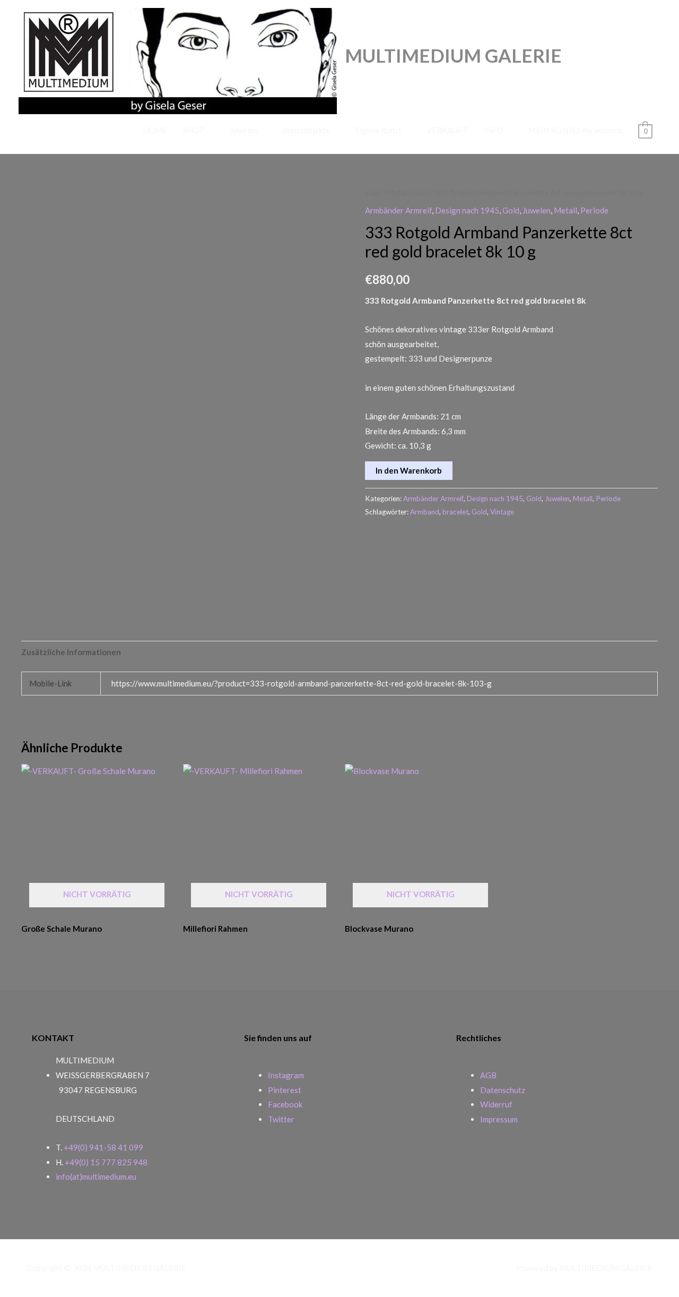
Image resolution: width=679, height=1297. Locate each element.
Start (373, 192)
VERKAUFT (447, 130)
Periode (594, 210)
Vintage (502, 512)
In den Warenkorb (409, 470)
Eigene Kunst (378, 130)
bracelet (455, 512)
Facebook (285, 1104)
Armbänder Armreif (398, 210)
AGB (488, 1075)
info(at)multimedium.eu (96, 1176)
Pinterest (284, 1090)
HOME (155, 130)
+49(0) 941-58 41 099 (103, 1147)
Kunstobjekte (306, 130)
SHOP (194, 130)
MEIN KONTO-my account (575, 130)
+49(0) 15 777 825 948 (106, 1162)
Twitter (281, 1119)
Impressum (499, 1119)
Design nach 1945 (467, 210)
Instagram (286, 1075)
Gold (421, 192)
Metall (398, 192)
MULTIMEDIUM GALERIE (453, 55)
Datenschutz (502, 1090)
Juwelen (244, 130)
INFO (493, 130)
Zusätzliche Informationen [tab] (71, 652)
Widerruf (496, 1104)
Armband (424, 512)
